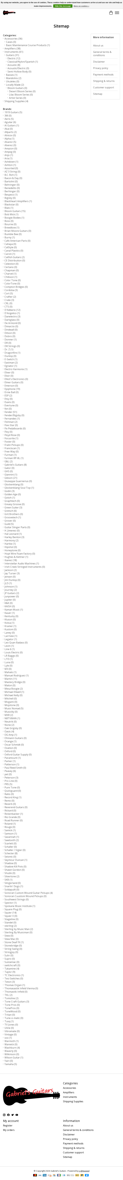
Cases (11, 42)
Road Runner (13, 820)
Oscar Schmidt (14, 744)
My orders (9, 1130)
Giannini (10, 474)
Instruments (13, 51)
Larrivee (10, 636)
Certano (10, 267)
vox (8, 1037)
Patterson (11, 764)
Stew (8, 935)
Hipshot (10, 547)
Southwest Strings (16, 899)
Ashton (10, 165)
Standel (10, 922)
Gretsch (10, 510)
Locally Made (15, 84)
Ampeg (10, 151)
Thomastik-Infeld (15, 991)
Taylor (9, 972)
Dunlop (10, 356)
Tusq (9, 1021)
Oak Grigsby (13, 728)
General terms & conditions (102, 53)
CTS (8, 306)
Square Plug (13, 909)
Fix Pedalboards (15, 428)
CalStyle (10, 247)
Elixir (8, 375)
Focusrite (11, 438)
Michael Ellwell (14, 692)
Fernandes (12, 418)
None (9, 725)
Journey (10, 589)
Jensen (10, 576)
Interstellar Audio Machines (21, 563)
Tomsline (11, 998)
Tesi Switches (13, 978)
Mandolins (13, 78)
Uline (9, 1028)
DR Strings (12, 346)
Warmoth (11, 1041)
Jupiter (10, 599)
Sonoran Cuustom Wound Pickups (25, 896)
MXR (8, 715)
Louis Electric (13, 652)
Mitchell (10, 698)
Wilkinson (11, 1054)
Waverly (10, 1051)
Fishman (10, 422)
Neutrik (10, 721)
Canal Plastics (13, 250)
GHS (8, 471)
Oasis (9, 731)
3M (8, 115)
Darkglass (11, 319)
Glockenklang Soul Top (19, 487)
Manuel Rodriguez (16, 675)
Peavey (10, 771)
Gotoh (9, 497)
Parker (10, 761)
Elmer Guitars (13, 382)
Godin (9, 491)
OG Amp (10, 734)
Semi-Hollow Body (19, 71)
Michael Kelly (13, 695)
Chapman (11, 270)
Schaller (10, 846)
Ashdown (11, 161)
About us (98, 45)
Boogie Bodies (14, 217)
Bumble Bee (13, 234)
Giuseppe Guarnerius (18, 481)
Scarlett (10, 843)
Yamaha (10, 1064)
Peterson (11, 777)
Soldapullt (11, 889)
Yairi (8, 1060)
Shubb (9, 873)
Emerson (11, 385)
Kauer (9, 613)
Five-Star (11, 425)
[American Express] (45, 1175)
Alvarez (10, 142)
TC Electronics (14, 975)
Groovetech (12, 517)
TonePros (11, 1008)
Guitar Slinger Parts (17, 527)
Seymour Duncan (15, 860)
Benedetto (12, 188)
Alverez (10, 145)
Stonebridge (13, 945)
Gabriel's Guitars (15, 464)
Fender (10, 412)
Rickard (10, 810)
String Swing (13, 948)
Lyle (8, 665)
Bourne (10, 224)
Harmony (11, 540)
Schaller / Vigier (15, 850)
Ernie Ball (11, 392)
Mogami (10, 701)
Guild (9, 524)
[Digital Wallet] (70, 1175)
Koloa (9, 622)
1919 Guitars (13, 112)
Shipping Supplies (16, 101)
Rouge (9, 827)
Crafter (10, 296)
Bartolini (11, 181)
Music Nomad (13, 708)
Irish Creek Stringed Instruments (24, 566)
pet (8, 774)
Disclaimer (99, 61)
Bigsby (10, 198)
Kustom (10, 629)
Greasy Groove (14, 504)
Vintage (10, 1034)
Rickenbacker (13, 813)
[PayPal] (77, 1175)
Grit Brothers (13, 514)
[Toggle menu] (117, 13)
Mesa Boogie (13, 688)
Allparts (10, 132)
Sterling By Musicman (18, 932)
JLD (8, 583)
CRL (8, 303)
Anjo (8, 155)
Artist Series (17, 98)
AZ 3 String (12, 171)
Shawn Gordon (14, 869)
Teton (9, 981)
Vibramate (12, 1031)
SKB (8, 879)
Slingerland (12, 883)
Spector (10, 902)
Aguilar (10, 122)
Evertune (11, 405)
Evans (9, 402)
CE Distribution (14, 260)
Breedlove (11, 227)
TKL (8, 995)
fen (8, 408)
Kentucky (11, 616)
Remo (9, 800)
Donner (10, 339)
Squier (10, 912)
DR (7, 342)
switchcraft (12, 965)
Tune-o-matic (13, 1018)
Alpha (9, 138)
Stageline (11, 919)
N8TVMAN (12, 718)
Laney (9, 632)
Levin (9, 645)
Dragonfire (12, 352)
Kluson (10, 619)
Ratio (9, 794)
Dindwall (11, 329)
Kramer (10, 626)
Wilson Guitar (13, 1057)
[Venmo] (87, 1175)
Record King (12, 797)
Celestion (11, 263)
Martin (10, 678)
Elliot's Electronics (16, 379)
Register (7, 1125)
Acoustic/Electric (18, 68)
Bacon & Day (13, 178)
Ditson (9, 333)
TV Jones (11, 1024)
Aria (8, 158)
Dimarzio (11, 326)
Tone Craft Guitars (16, 1001)
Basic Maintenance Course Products (28, 45)
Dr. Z (8, 349)
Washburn (12, 1047)
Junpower (11, 596)
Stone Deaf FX (14, 942)
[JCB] (59, 1175)
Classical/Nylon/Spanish (23, 61)
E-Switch (10, 359)
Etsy (8, 398)
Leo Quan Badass (16, 642)
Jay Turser (12, 573)
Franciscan (12, 448)
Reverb (10, 804)
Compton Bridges (16, 286)
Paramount (12, 757)
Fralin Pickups (14, 445)
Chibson (10, 277)
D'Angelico (12, 313)
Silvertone (11, 876)
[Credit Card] (54, 1175)
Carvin (9, 254)
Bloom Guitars (17, 88)
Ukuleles (12, 81)
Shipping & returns (104, 81)
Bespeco (11, 194)
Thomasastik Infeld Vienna (21, 988)
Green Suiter (13, 507)
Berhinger (12, 191)
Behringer (12, 184)
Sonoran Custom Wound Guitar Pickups (28, 893)
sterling (10, 925)
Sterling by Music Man (18, 929)
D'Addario (12, 310)
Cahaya (10, 244)
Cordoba (11, 290)
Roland (10, 823)
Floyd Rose (12, 435)
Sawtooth (11, 840)
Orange (10, 741)
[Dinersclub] (64, 1175)
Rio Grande (12, 817)
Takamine (11, 968)
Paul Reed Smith (15, 767)
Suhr (8, 955)
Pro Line (10, 781)
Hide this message (63, 6)
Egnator (10, 366)
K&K (8, 603)
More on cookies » (81, 6)
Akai (8, 128)
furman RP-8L (14, 458)
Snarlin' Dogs (13, 886)
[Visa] (40, 1175)
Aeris (9, 119)
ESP (8, 395)
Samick (10, 830)
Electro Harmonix (15, 369)
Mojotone (11, 705)
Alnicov (10, 135)
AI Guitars (11, 125)
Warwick (10, 1044)
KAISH (9, 606)
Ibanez (10, 560)
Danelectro (12, 316)
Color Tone (12, 280)
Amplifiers (12, 48)
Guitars (12, 55)
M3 (8, 669)
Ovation (10, 748)
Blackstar (11, 204)
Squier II (10, 916)
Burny (9, 237)
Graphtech (12, 501)
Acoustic (14, 65)
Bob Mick (11, 214)
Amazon (10, 148)
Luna (9, 662)
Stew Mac (11, 939)
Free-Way (11, 451)
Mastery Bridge (14, 682)
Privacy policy (100, 68)
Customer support (103, 87)
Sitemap (97, 94)
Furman (10, 454)
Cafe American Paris (17, 240)
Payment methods (103, 74)
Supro (9, 958)
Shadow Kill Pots (15, 866)
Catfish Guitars (14, 257)
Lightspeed (84, 1171)
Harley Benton (14, 537)
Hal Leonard (13, 534)
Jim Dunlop (12, 580)
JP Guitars (11, 593)
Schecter (11, 853)
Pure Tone (12, 787)
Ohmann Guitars (15, 738)
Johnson (10, 586)
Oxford (10, 751)
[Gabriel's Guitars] (9, 13)
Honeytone (12, 550)
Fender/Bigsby (14, 415)
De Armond (12, 323)
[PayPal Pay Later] (82, 1175)
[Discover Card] (49, 1175)
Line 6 (9, 649)
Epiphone (12, 389)
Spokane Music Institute (19, 906)
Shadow (10, 863)
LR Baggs (11, 655)
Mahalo (10, 672)
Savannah (11, 837)
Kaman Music (13, 609)
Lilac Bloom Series (21, 94)
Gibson (10, 478)
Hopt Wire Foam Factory (19, 553)
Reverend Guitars (15, 807)
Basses (11, 75)
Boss (9, 221)
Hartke (10, 543)
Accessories (13, 38)
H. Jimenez (12, 530)
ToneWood (12, 1011)
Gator (9, 468)
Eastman (11, 362)
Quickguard (12, 790)
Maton (9, 685)
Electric (14, 58)
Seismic (10, 856)
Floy (8, 431)
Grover (10, 520)
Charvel (10, 273)
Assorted (11, 168)
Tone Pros (12, 1004)
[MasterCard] (35, 1175)
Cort (8, 293)
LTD (8, 659)
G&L (8, 461)
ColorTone (12, 283)
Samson (10, 833)
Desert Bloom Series (22, 91)
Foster (9, 441)
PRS (8, 784)
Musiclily (11, 711)
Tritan (9, 1014)
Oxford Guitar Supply (18, 754)
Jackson (10, 570)
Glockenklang (13, 484)
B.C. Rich (10, 175)
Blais (8, 207)
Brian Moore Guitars (17, 230)
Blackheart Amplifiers (18, 201)
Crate (9, 300)
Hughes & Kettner (16, 557)
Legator (10, 639)
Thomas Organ (14, 985)
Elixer (9, 372)
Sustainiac (11, 962)
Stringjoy (11, 952)
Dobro (9, 336)
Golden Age (12, 494)
